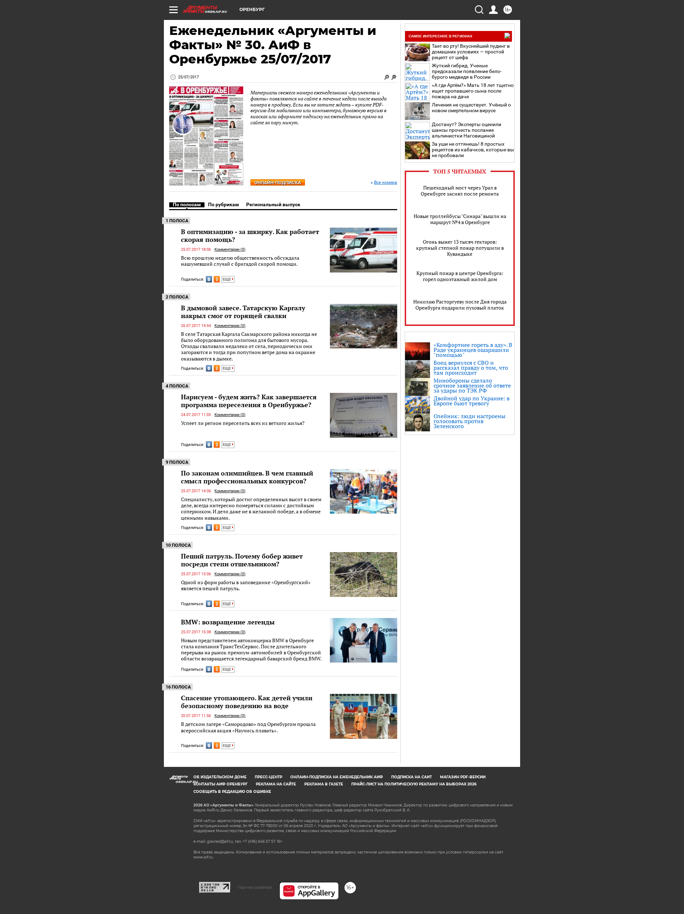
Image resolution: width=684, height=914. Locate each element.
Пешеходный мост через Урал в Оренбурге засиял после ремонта (460, 191)
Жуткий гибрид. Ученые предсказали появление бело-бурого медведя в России (467, 71)
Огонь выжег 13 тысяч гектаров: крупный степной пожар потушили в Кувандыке (460, 248)
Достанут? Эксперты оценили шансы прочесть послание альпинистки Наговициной (466, 130)
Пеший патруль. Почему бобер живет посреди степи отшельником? (242, 560)
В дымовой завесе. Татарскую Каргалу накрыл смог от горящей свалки (243, 311)
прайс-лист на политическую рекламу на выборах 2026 (413, 784)
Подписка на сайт (411, 777)
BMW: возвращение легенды (228, 622)
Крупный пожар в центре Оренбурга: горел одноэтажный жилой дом (459, 276)
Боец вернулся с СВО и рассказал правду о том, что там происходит (471, 367)
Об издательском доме (220, 777)
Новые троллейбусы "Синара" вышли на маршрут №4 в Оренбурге (460, 219)
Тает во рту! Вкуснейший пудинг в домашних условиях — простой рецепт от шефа (471, 51)
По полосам (187, 204)
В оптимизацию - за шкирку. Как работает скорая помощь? (250, 235)
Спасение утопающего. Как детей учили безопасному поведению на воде (246, 702)
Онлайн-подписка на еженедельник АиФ (336, 777)
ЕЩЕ (227, 279)
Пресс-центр (268, 777)
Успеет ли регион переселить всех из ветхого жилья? (243, 423)
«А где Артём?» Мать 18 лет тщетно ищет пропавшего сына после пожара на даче (473, 90)
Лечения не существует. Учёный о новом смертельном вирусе (471, 107)
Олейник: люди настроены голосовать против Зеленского (470, 421)
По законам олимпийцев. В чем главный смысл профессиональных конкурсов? (247, 477)
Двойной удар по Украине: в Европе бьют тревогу (471, 401)
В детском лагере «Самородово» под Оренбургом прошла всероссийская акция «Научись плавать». (248, 727)
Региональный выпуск (273, 204)
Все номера (385, 182)
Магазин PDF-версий (463, 777)
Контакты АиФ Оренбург (220, 784)
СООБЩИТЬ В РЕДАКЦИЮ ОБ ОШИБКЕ (232, 791)
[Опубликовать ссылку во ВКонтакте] (209, 279)
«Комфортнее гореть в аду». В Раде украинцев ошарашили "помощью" (473, 349)
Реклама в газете (323, 784)
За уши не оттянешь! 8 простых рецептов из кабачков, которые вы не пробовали (473, 149)
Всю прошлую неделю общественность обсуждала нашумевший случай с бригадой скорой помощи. (240, 261)
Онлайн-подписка (277, 182)
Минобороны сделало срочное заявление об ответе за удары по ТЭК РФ (472, 385)
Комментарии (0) (229, 249)
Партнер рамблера (255, 887)
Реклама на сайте (276, 784)
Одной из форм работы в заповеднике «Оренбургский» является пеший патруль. (246, 585)
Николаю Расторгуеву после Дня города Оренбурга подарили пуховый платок (460, 304)
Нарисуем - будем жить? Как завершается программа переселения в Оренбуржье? (249, 401)
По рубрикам (223, 204)
